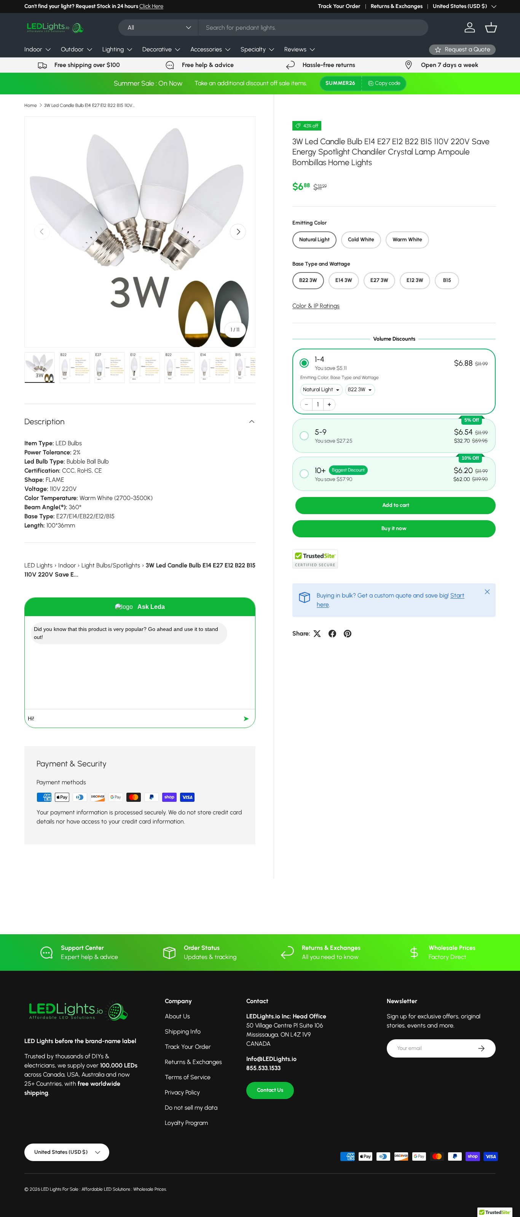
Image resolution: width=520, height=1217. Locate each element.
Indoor (33, 49)
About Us (177, 1016)
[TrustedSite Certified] (315, 559)
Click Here (151, 6)
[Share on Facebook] (332, 633)
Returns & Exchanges (397, 6)
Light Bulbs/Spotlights (110, 565)
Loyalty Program (186, 1122)
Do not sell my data (191, 1107)
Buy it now (394, 528)
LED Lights (38, 565)
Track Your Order (339, 6)
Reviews (295, 49)
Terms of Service (188, 1077)
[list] (140, 232)
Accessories (206, 49)
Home (30, 105)
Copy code (387, 83)
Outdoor (72, 49)
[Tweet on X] (317, 633)
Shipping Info (183, 1031)
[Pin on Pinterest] (347, 633)
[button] (491, 27)
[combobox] (273, 27)
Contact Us (270, 1090)
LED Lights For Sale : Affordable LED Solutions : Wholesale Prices (103, 1189)
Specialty (253, 49)
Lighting (113, 49)
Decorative (157, 49)
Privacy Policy (182, 1092)
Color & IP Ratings (316, 305)
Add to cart (395, 505)
